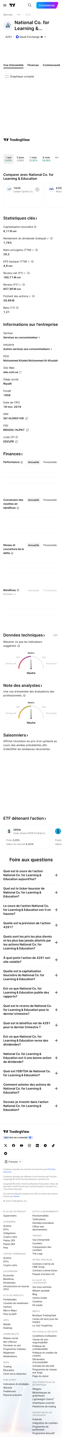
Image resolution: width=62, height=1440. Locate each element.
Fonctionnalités (40, 1215)
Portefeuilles (10, 1299)
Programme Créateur (14, 1349)
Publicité (37, 1419)
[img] (41, 36)
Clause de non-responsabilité (40, 1341)
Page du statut (40, 1376)
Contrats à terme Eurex (44, 1270)
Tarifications (38, 1219)
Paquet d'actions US (43, 1274)
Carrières (37, 1301)
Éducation (8, 1370)
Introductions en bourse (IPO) (16, 1288)
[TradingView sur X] (5, 1145)
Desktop (7, 1327)
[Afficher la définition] (35, 226)
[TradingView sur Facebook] (13, 1145)
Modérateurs (10, 1356)
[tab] (33, 462)
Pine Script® (10, 1314)
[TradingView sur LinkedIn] (37, 1145)
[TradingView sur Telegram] (45, 1145)
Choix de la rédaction (14, 1373)
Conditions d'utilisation (44, 1335)
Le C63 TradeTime (42, 1325)
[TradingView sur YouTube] (21, 1145)
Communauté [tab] (51, 65)
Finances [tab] (33, 65)
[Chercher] (29, 5)
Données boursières (43, 1222)
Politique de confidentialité (40, 1347)
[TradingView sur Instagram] (29, 1145)
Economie (8, 1275)
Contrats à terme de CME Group (43, 1265)
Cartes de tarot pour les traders (45, 1320)
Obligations (9, 1233)
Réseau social (10, 1338)
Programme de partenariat (40, 1428)
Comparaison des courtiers (41, 1248)
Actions (7, 1225)
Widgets (36, 1389)
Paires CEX (9, 1240)
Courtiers (37, 1243)
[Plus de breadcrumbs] (18, 14)
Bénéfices (8, 1279)
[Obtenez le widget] (55, 635)
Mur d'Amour (10, 1341)
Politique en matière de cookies (44, 1354)
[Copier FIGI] (27, 430)
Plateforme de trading (44, 1406)
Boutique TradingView (44, 1315)
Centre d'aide (39, 1297)
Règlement (9, 1352)
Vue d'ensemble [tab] (13, 65)
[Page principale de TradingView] (12, 5)
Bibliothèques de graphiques (41, 1394)
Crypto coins (10, 1236)
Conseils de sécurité (43, 1365)
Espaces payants (12, 1394)
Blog (34, 1294)
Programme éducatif (43, 1433)
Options (7, 1306)
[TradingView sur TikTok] (53, 1145)
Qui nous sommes (41, 1287)
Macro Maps (10, 1310)
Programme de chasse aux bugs (44, 1371)
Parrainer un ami (12, 1345)
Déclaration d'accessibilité (40, 1361)
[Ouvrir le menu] (4, 5)
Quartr (16, 1196)
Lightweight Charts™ (43, 1399)
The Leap (37, 1253)
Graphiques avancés (43, 1402)
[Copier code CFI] (16, 441)
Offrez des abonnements (39, 1228)
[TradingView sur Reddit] (5, 1153)
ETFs (6, 1229)
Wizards (7, 1387)
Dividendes (9, 1282)
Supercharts (10, 1215)
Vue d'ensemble (41, 1239)
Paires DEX (9, 1244)
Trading (7, 1366)
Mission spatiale (40, 1290)
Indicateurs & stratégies (16, 1384)
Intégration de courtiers (45, 1423)
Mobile (6, 1324)
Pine (5, 1247)
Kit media (37, 1305)
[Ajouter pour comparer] (37, 189)
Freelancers (9, 1391)
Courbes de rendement (15, 1303)
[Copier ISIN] (26, 418)
